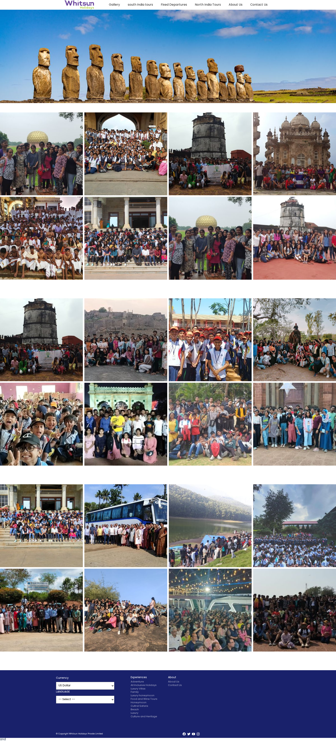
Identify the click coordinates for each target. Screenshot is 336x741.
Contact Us (259, 4)
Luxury (134, 713)
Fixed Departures (174, 4)
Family (135, 692)
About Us (235, 4)
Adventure (137, 682)
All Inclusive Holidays (144, 685)
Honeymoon (138, 702)
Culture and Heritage (144, 716)
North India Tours (208, 4)
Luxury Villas (138, 689)
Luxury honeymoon (142, 695)
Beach (135, 709)
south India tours (140, 4)
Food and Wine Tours (144, 699)
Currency (62, 678)
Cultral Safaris (139, 706)
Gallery (114, 4)
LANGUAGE (63, 691)
